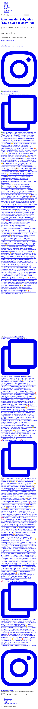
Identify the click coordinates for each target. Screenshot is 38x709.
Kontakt (6, 12)
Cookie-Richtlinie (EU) (11, 703)
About (6, 4)
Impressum (7, 700)
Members (7, 7)
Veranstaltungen (9, 10)
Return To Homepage (7, 40)
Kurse (6, 5)
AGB (5, 702)
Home (6, 2)
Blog (5, 8)
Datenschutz (8, 699)
